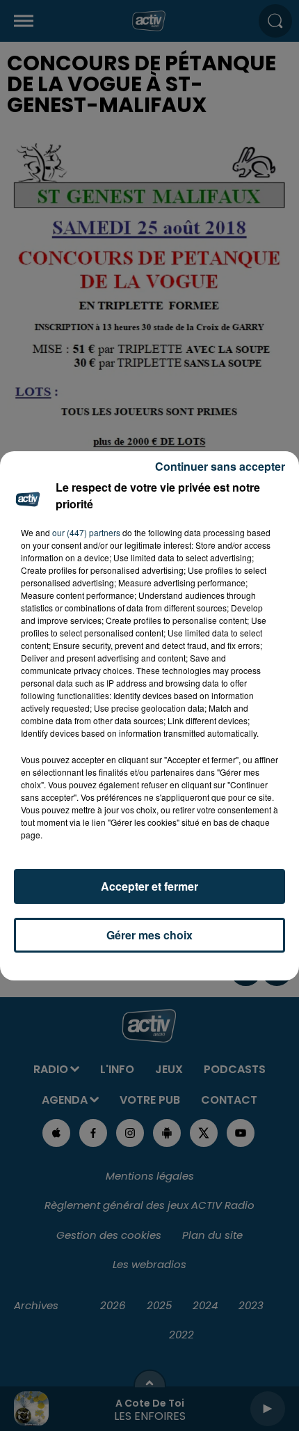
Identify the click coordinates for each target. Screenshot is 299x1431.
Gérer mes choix (149, 935)
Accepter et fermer (149, 886)
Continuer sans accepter (220, 466)
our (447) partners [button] (86, 532)
